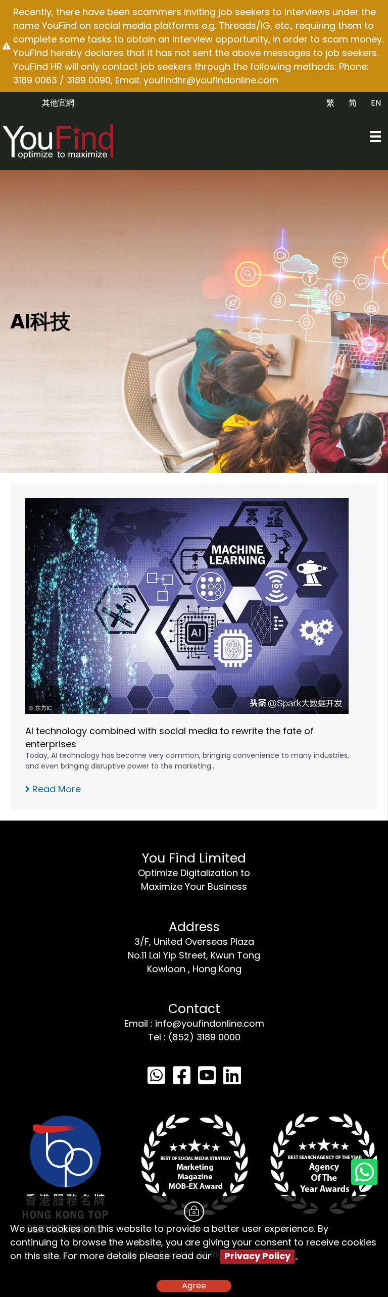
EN (376, 103)
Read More (55, 789)
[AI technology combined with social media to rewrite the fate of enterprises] (187, 605)
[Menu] (375, 136)
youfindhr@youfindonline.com (210, 80)
